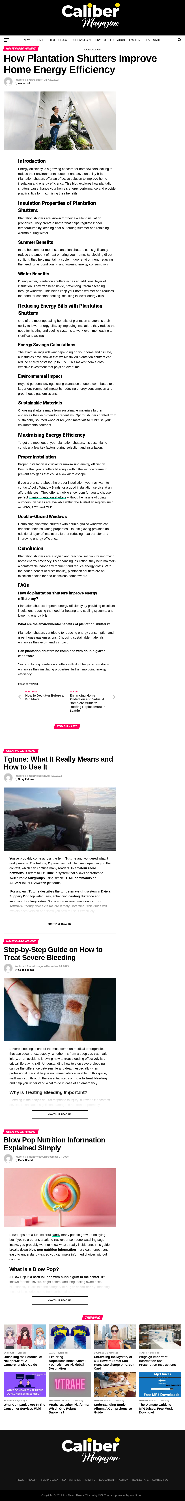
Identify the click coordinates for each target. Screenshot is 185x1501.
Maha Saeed (25, 1160)
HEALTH (40, 40)
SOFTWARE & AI (81, 40)
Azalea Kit (24, 83)
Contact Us (92, 49)
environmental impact (42, 388)
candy (56, 1235)
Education (117, 40)
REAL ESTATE (153, 40)
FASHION (134, 40)
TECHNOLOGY (58, 40)
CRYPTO (100, 40)
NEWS (27, 40)
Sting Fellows (26, 779)
